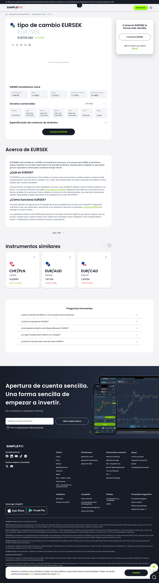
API (107, 474)
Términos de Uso (22, 427)
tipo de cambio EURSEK (49, 25)
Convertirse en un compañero (112, 499)
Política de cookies (138, 509)
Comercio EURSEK (134, 37)
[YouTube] (16, 456)
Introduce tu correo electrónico (19, 421)
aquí (31, 574)
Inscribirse (140, 8)
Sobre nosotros (86, 499)
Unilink (108, 504)
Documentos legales (138, 499)
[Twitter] (7, 466)
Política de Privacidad (36, 427)
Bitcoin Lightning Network (115, 467)
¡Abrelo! (135, 48)
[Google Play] (37, 514)
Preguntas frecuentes (139, 460)
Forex (58, 460)
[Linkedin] (11, 456)
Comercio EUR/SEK (58, 131)
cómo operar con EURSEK (55, 190)
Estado (133, 464)
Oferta (59, 452)
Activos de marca (87, 511)
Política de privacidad (139, 506)
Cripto (58, 457)
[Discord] (11, 466)
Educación (59, 499)
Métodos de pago (112, 460)
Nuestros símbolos (113, 457)
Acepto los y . (27, 427)
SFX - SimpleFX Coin (113, 464)
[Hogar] (6, 15)
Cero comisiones (112, 471)
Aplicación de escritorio (89, 460)
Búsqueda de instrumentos (19, 14)
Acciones (59, 471)
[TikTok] (21, 456)
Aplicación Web (86, 464)
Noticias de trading (113, 478)
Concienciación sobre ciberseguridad (89, 503)
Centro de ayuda (137, 457)
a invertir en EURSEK (90, 207)
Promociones (60, 481)
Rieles (58, 474)
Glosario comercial (62, 502)
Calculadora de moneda (140, 467)
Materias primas (62, 467)
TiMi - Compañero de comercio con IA (63, 486)
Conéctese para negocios (90, 507)
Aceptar (136, 572)
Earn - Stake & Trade (63, 478)
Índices (58, 464)
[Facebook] (7, 456)
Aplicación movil (87, 457)
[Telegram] (25, 456)
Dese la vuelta (136, 502)
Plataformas (86, 452)
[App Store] (16, 514)
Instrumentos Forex (38, 14)
